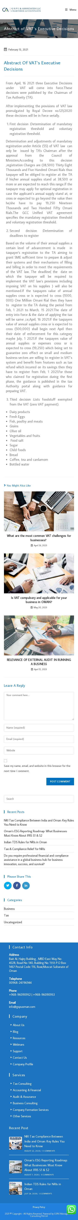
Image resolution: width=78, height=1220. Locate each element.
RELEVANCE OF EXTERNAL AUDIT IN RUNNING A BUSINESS (39, 662)
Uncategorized (13, 922)
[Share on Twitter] (8, 885)
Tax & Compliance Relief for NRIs (25, 849)
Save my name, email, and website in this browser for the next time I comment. (37, 768)
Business (9, 909)
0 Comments (48, 1151)
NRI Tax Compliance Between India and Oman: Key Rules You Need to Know (44, 1141)
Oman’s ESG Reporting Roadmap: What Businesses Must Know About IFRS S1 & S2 (46, 1165)
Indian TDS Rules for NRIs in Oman (25, 842)
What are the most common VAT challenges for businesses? (39, 538)
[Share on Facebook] (17, 885)
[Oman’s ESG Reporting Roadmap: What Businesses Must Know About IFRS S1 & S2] (15, 1166)
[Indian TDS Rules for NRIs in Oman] (15, 1188)
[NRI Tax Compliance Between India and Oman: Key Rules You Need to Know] (15, 1143)
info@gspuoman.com (22, 1007)
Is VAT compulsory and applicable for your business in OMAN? (39, 600)
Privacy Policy (39, 1207)
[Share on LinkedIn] (26, 885)
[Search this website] (39, 797)
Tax (6, 915)
